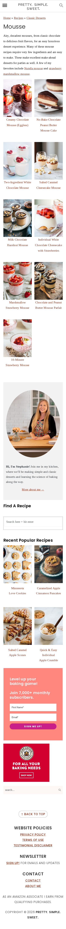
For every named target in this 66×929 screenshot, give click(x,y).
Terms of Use (33, 840)
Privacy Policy (33, 835)
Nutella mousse (33, 68)
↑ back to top (33, 814)
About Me (33, 886)
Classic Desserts (36, 18)
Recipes (18, 18)
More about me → (33, 489)
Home (7, 18)
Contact (33, 881)
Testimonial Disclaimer (33, 845)
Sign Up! (13, 863)
